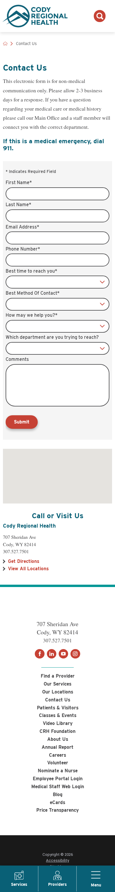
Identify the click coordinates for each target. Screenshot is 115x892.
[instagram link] (75, 653)
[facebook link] (39, 653)
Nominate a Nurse (58, 770)
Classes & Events (57, 715)
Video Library (58, 723)
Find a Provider (58, 676)
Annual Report (57, 747)
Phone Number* (23, 249)
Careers (57, 755)
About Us (57, 739)
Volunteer (57, 763)
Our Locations (57, 692)
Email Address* (22, 227)
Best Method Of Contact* (33, 293)
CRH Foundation (57, 731)
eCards (57, 802)
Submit (21, 422)
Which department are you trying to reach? (52, 337)
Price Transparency (57, 810)
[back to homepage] (5, 43)
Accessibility (57, 860)
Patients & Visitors (57, 708)
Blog (58, 794)
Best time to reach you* (31, 271)
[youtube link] (63, 653)
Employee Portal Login (58, 778)
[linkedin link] (51, 653)
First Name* (19, 182)
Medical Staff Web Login (57, 786)
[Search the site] (100, 16)
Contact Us (57, 700)
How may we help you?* (32, 315)
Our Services (57, 684)
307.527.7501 (16, 551)
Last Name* (18, 204)
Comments (17, 359)
